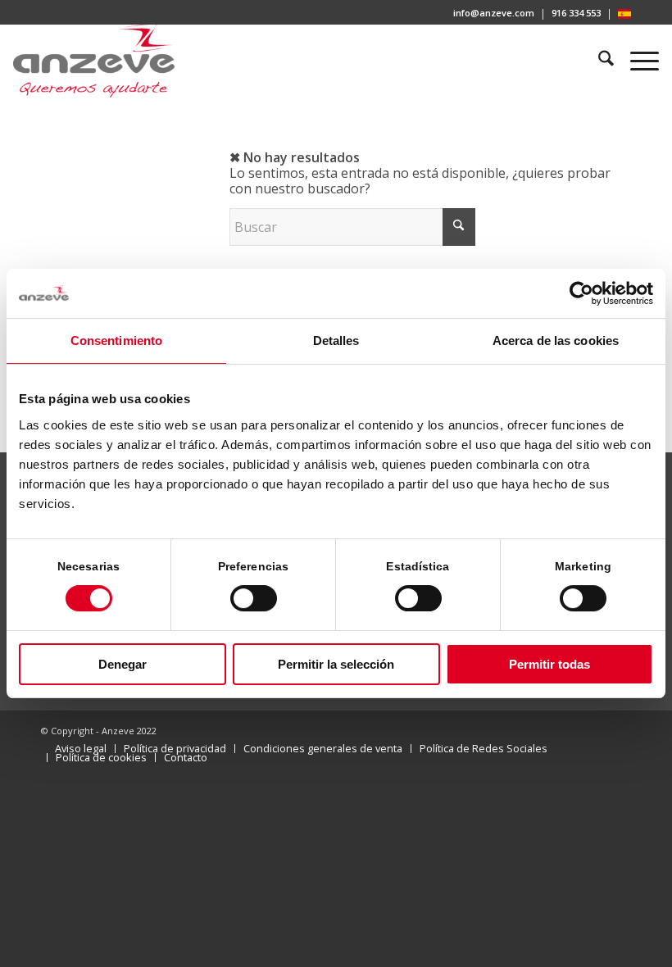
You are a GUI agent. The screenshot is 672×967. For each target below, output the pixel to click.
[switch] (253, 598)
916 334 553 (576, 13)
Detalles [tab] (336, 340)
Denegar (122, 664)
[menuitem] (494, 14)
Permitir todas (549, 664)
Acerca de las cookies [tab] (556, 340)
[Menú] (636, 61)
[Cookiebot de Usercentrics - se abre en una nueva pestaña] (581, 293)
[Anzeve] (94, 61)
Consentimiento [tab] (116, 340)
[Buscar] (598, 61)
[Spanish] (624, 15)
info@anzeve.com (493, 13)
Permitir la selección (336, 664)
